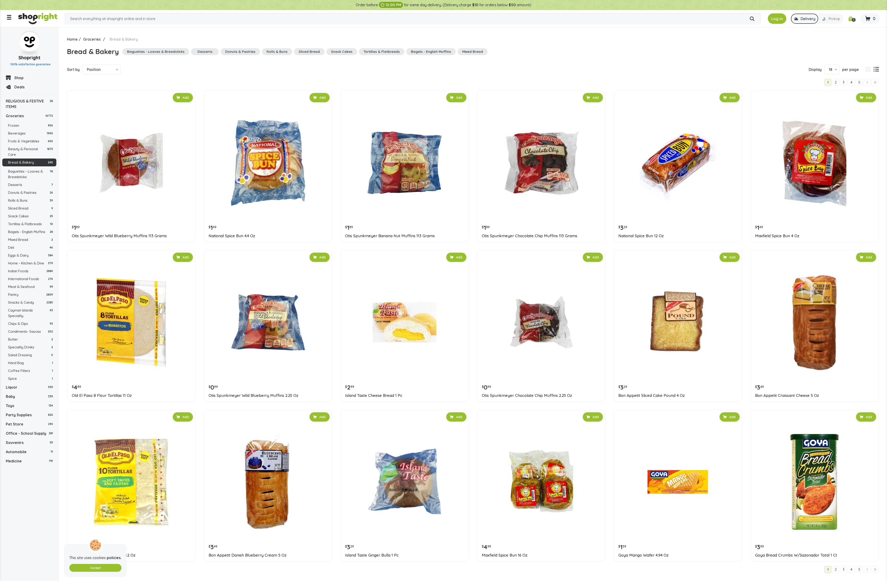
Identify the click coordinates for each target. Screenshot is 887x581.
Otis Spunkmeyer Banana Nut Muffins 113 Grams (390, 236)
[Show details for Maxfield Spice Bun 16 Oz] (541, 482)
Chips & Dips (30, 323)
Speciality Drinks (30, 347)
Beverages (30, 133)
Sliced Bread (30, 208)
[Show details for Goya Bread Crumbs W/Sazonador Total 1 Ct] (814, 482)
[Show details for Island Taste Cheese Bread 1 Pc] (404, 322)
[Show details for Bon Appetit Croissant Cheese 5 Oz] (814, 322)
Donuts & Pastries (30, 192)
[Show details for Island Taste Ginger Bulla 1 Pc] (404, 482)
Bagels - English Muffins (30, 232)
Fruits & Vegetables (30, 141)
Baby (29, 396)
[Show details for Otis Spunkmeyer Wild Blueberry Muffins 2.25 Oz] (268, 322)
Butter (30, 339)
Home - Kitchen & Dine (30, 263)
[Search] (752, 19)
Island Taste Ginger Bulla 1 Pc (372, 555)
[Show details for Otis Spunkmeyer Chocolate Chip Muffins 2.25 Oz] (541, 322)
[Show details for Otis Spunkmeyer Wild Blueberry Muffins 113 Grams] (131, 162)
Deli (30, 247)
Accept (95, 568)
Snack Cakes (30, 216)
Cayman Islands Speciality (30, 313)
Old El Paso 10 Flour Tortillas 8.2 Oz (103, 555)
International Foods (30, 279)
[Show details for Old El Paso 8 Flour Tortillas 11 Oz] (131, 322)
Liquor (29, 387)
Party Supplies (29, 415)
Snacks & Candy (30, 302)
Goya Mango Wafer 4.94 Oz (643, 555)
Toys (29, 405)
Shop (19, 77)
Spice (30, 378)
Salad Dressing (30, 355)
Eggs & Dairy (30, 255)
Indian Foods (30, 271)
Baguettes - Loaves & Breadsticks (30, 174)
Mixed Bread (30, 239)
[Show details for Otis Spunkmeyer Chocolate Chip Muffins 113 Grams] (541, 162)
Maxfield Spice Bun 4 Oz (777, 236)
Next (867, 82)
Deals (19, 87)
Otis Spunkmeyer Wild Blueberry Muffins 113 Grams (119, 236)
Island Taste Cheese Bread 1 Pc (373, 395)
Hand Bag (30, 363)
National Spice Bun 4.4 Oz (232, 236)
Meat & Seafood (30, 287)
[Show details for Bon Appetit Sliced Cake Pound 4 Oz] (677, 322)
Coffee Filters (30, 370)
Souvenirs (29, 442)
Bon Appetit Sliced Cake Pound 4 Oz (651, 395)
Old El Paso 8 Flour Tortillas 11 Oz (102, 395)
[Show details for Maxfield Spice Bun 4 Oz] (814, 162)
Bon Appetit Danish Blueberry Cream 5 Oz (247, 555)
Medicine (29, 461)
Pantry (30, 294)
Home (72, 39)
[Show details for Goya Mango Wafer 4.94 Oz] (677, 482)
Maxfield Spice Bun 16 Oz (504, 555)
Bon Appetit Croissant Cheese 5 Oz (787, 395)
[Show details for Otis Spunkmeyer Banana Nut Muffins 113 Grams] (404, 162)
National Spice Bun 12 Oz (641, 236)
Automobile (29, 451)
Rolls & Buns (30, 200)
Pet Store (29, 424)
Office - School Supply (29, 433)
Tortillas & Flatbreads (30, 224)
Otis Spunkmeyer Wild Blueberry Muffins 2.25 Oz (253, 395)
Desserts (30, 185)
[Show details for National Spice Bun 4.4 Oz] (268, 162)
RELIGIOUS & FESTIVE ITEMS (29, 104)
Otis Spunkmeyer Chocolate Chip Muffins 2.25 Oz (527, 395)
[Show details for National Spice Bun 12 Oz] (677, 162)
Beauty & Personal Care (30, 152)
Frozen (30, 125)
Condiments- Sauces (30, 331)
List (876, 69)
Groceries (29, 116)
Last (875, 82)
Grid (868, 69)
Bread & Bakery (30, 162)
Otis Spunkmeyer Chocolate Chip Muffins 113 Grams (529, 236)
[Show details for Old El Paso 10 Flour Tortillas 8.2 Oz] (131, 482)
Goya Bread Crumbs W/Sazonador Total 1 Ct (796, 555)
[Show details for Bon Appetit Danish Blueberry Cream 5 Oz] (268, 482)
